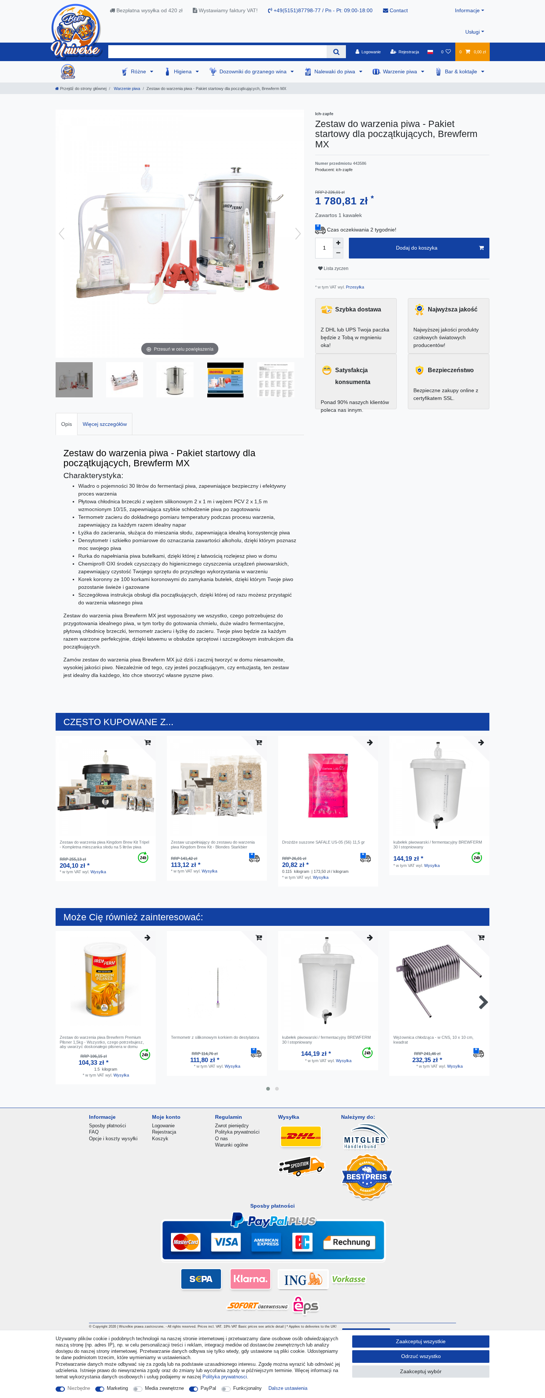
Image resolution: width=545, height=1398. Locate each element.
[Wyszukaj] (336, 51)
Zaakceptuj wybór (421, 1371)
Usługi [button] (472, 32)
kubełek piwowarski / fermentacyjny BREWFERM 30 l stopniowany (437, 844)
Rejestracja (164, 1132)
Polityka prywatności (237, 1132)
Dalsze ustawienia (287, 1388)
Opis (66, 424)
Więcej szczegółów (105, 424)
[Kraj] (430, 52)
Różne (139, 71)
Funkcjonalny (247, 1388)
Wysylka (98, 872)
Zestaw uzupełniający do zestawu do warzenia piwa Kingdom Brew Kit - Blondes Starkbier (213, 844)
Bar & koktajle (462, 71)
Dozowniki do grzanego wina (253, 71)
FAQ (94, 1132)
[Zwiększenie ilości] (338, 243)
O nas (221, 1138)
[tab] (66, 424)
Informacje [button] (467, 10)
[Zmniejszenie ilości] (338, 253)
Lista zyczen (336, 268)
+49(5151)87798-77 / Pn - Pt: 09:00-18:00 (322, 10)
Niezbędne (78, 1388)
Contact (398, 10)
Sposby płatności (107, 1125)
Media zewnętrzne (164, 1388)
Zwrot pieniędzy (232, 1125)
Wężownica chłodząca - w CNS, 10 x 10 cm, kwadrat (433, 1039)
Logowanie (163, 1125)
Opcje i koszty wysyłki (113, 1138)
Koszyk (160, 1138)
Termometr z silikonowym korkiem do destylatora (215, 1037)
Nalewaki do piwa (335, 71)
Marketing (117, 1388)
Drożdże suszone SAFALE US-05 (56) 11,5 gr (323, 842)
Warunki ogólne (231, 1145)
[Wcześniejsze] (61, 233)
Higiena (183, 71)
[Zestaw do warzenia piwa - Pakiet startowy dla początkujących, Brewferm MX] (74, 380)
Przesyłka (354, 287)
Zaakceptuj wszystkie (421, 1341)
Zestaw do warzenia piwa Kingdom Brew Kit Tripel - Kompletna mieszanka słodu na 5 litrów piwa (104, 844)
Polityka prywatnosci (224, 1376)
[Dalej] (298, 233)
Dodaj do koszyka (416, 248)
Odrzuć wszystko (421, 1356)
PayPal (208, 1388)
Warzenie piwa (401, 71)
